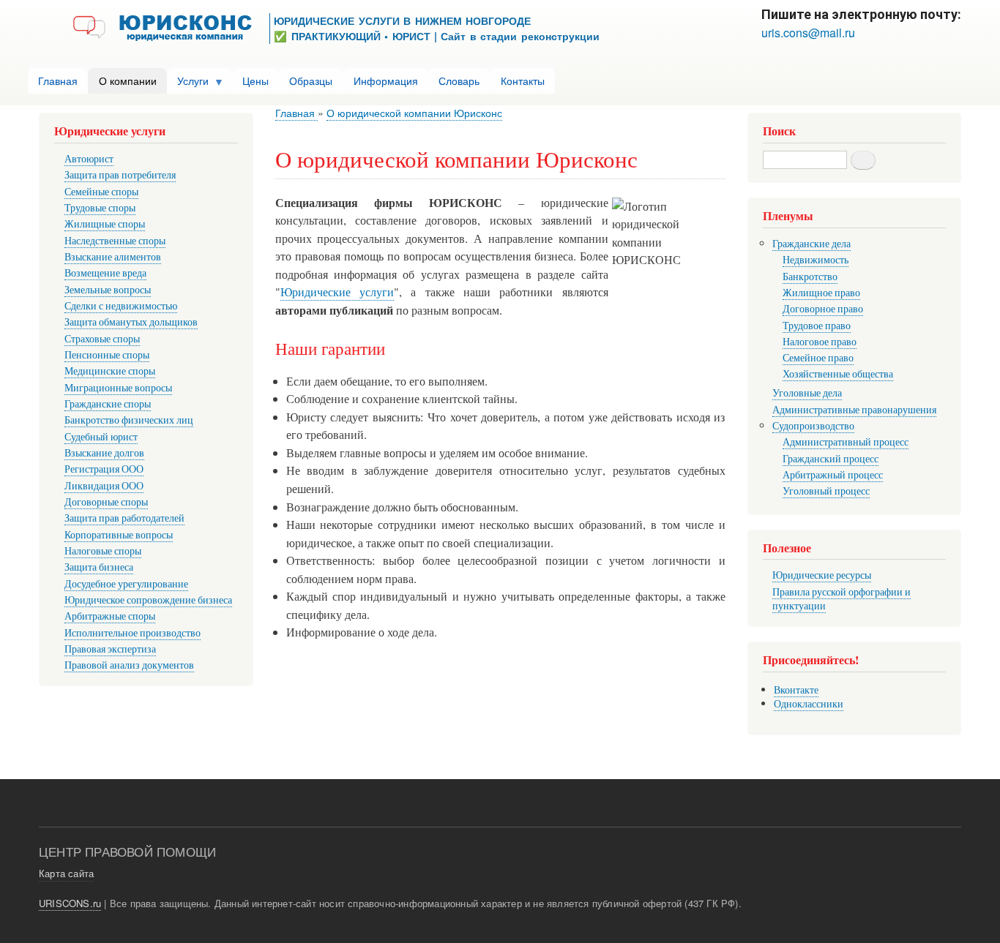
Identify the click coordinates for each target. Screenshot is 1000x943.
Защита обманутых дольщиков (131, 321)
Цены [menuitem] (255, 80)
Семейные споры (101, 191)
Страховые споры (102, 338)
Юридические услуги (337, 292)
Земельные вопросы (107, 289)
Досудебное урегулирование (126, 583)
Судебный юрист (101, 436)
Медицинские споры (109, 370)
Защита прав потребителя (120, 174)
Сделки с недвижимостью (120, 305)
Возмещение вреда (105, 272)
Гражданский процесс (830, 458)
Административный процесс (845, 441)
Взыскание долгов (104, 452)
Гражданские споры (107, 403)
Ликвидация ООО (103, 485)
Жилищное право (821, 292)
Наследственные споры (114, 240)
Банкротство (810, 276)
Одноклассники (808, 703)
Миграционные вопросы (118, 387)
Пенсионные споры (106, 354)
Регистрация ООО (103, 469)
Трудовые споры (99, 207)
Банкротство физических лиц (128, 420)
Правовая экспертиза (110, 648)
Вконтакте (796, 689)
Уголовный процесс (826, 490)
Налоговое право (820, 341)
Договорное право (823, 308)
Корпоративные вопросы (118, 534)
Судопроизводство (813, 425)
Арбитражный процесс (833, 474)
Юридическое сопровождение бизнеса (148, 599)
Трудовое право (817, 325)
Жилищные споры (104, 223)
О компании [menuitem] (128, 80)
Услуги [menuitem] (188, 83)
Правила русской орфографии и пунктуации (841, 599)
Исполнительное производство (132, 632)
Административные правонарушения (854, 409)
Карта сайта (66, 873)
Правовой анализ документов (129, 665)
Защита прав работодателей (124, 518)
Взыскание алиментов (112, 256)
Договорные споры (106, 501)
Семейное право (818, 357)
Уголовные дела (807, 392)
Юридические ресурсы (821, 575)
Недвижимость (815, 259)
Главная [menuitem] (58, 80)
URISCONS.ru (70, 903)
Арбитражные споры (109, 616)
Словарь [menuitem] (459, 80)
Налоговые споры (102, 550)
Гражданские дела (811, 243)
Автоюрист (88, 158)
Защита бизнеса (98, 567)
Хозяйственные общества (838, 373)
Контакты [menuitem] (523, 80)
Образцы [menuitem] (310, 80)
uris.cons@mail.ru (808, 32)
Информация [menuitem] (386, 80)
